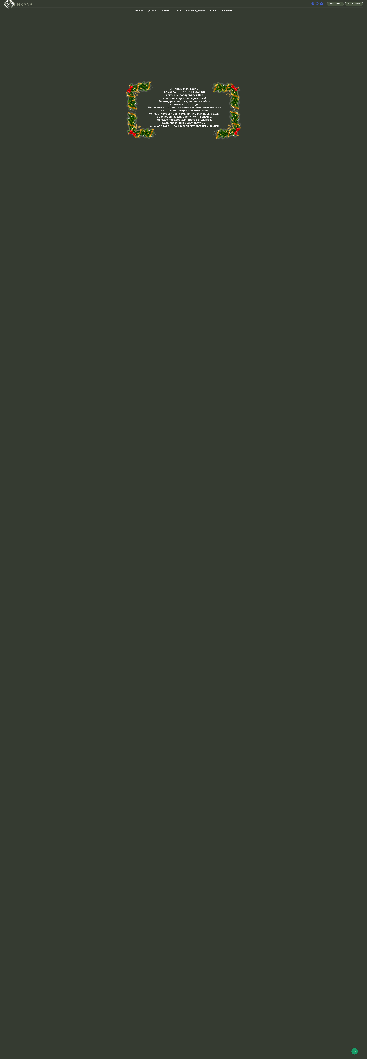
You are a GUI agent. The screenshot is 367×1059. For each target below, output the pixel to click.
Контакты (227, 10)
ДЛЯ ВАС (153, 10)
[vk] (312, 3)
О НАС (213, 10)
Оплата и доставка (196, 10)
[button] (354, 4)
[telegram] (321, 3)
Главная (139, 10)
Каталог (166, 10)
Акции (178, 10)
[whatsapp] (317, 3)
